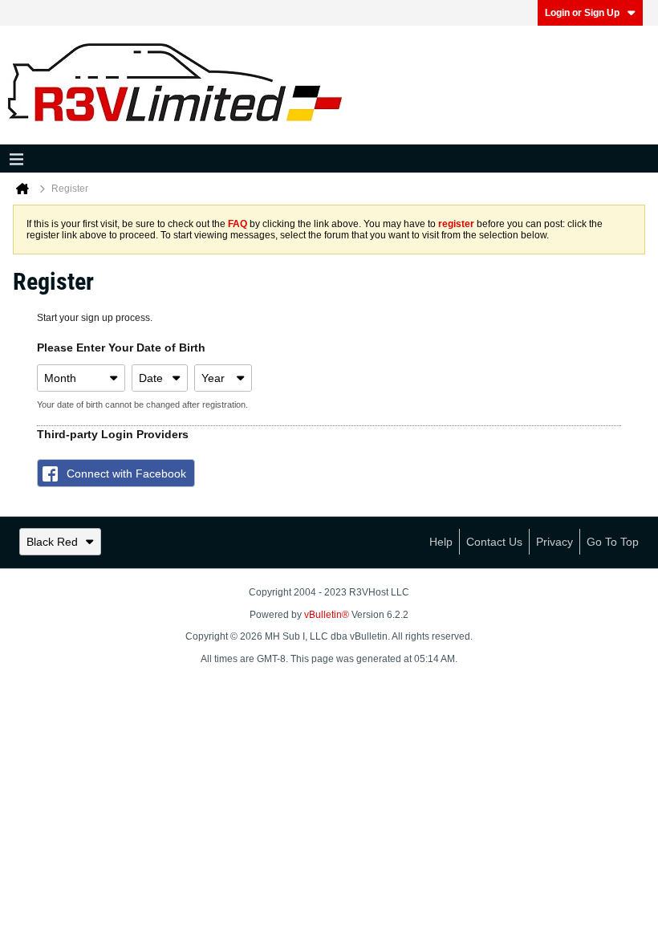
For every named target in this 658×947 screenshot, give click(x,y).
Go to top (613, 541)
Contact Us (494, 541)
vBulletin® (326, 614)
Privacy (554, 541)
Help (441, 541)
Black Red (52, 541)
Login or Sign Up (582, 12)
